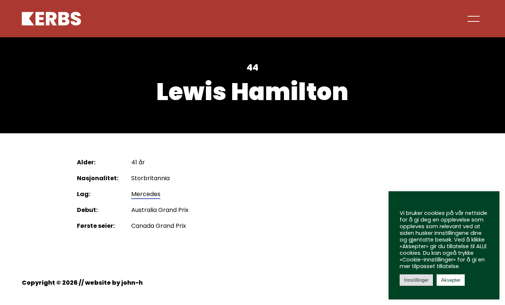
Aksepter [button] (450, 280)
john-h (132, 282)
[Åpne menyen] (474, 18)
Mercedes (145, 194)
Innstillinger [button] (416, 280)
